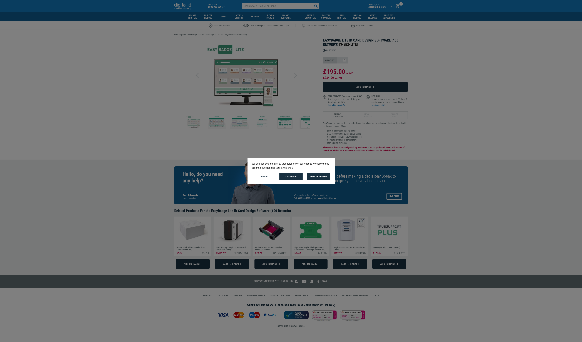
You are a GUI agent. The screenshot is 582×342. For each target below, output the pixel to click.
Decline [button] (264, 176)
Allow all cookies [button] (318, 176)
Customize (291, 176)
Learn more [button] (287, 168)
